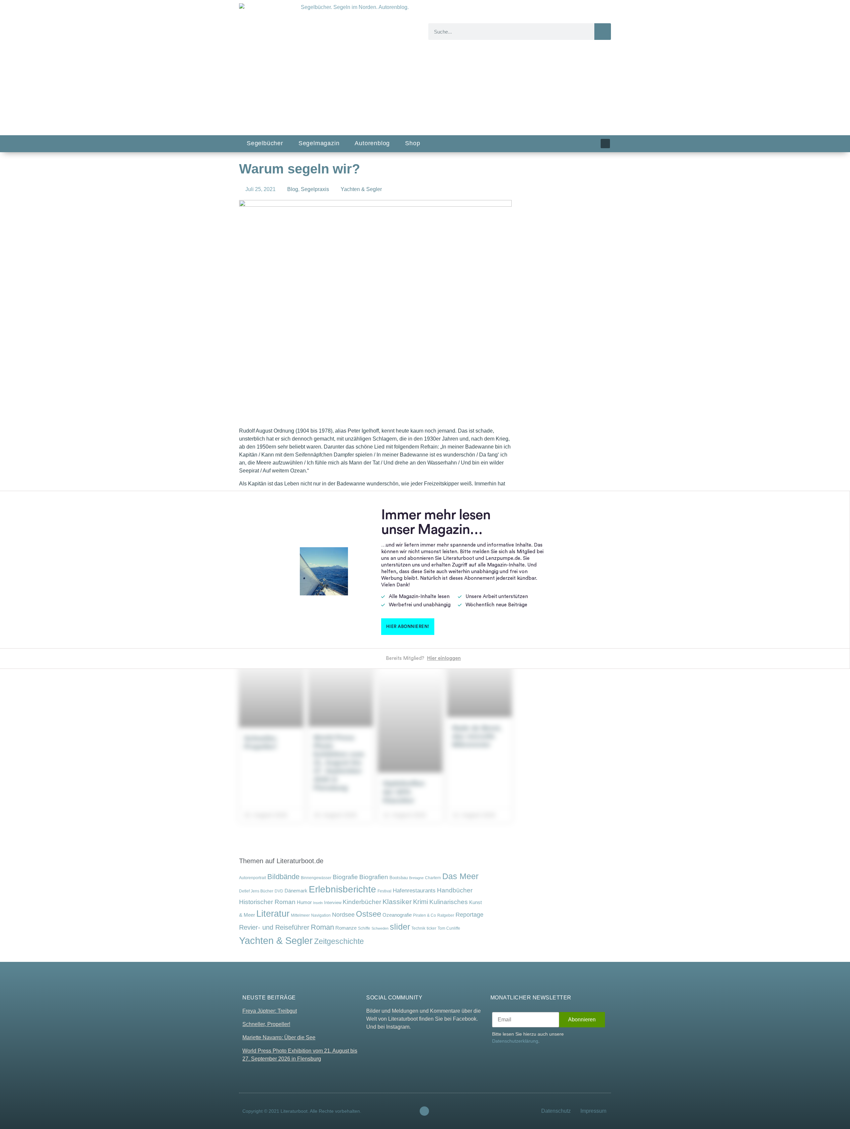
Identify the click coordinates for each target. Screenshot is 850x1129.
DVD (279, 891)
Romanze (346, 928)
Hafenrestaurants (414, 890)
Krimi (420, 901)
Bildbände (283, 877)
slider (400, 926)
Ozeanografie (397, 915)
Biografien (373, 876)
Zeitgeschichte (339, 941)
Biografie (345, 876)
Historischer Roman (267, 901)
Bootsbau (398, 877)
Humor (304, 902)
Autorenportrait (252, 877)
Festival (384, 891)
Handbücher (454, 890)
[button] (328, 412)
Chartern (433, 877)
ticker (431, 928)
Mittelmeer (300, 915)
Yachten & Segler (361, 189)
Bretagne (416, 878)
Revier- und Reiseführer (274, 927)
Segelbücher (265, 143)
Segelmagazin (319, 143)
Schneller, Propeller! (266, 1024)
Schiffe (364, 928)
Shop (412, 143)
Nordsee (343, 914)
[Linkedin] (605, 143)
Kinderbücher (362, 901)
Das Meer (460, 876)
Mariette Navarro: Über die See (278, 1037)
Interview (332, 902)
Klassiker (397, 901)
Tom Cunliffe (449, 928)
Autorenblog (372, 143)
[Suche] (602, 31)
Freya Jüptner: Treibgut (269, 1011)
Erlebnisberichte (342, 889)
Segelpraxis (315, 189)
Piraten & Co (424, 915)
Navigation (321, 915)
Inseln (318, 903)
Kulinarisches (448, 901)
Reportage (469, 914)
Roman (322, 927)
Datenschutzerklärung (515, 1041)
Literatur (273, 913)
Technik (418, 928)
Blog (292, 189)
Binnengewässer (316, 877)
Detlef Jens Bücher (256, 891)
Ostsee (368, 913)
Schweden (380, 928)
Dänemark (296, 890)
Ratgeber (445, 915)
